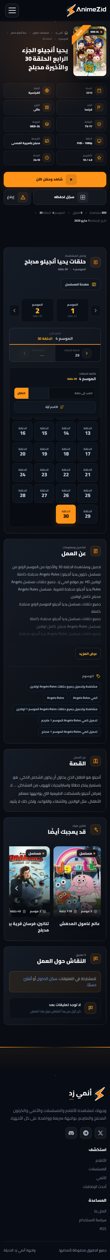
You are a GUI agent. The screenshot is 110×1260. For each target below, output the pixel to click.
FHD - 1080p (84, 143)
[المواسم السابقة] (95, 310)
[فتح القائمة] (12, 10)
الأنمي (101, 1178)
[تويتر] (100, 1133)
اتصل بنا (100, 1211)
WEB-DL (35, 126)
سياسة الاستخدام (92, 1220)
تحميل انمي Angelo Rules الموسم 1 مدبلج (69, 732)
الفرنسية (34, 93)
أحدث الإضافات (94, 1187)
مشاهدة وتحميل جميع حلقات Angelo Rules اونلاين (63, 686)
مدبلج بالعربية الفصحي (25, 143)
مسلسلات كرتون (41, 33)
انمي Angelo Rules (85, 698)
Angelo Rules (55, 698)
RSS (103, 1229)
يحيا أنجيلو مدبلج (18, 33)
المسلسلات (97, 1169)
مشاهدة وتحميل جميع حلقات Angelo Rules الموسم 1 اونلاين (56, 709)
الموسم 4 (63, 39)
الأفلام (101, 1161)
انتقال (21, 393)
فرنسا (88, 109)
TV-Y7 (88, 126)
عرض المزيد (88, 653)
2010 (89, 93)
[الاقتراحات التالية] (16, 888)
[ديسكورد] (71, 1133)
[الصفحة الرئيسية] (86, 10)
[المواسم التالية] (14, 310)
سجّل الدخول (47, 978)
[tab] (72, 310)
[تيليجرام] (86, 1133)
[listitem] (87, 431)
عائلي (36, 109)
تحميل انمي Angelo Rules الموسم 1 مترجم (69, 720)
